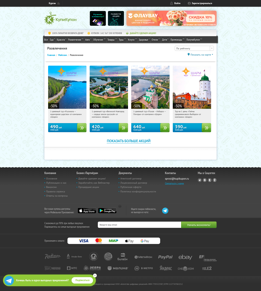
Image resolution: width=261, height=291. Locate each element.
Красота (61, 39)
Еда (52, 39)
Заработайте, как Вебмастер (94, 182)
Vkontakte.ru (205, 180)
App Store (87, 210)
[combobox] (194, 48)
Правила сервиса (55, 191)
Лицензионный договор (133, 182)
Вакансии (51, 187)
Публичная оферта (130, 187)
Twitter (210, 180)
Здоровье (144, 39)
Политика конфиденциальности (138, 191)
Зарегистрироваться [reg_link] (202, 3)
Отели (156, 39)
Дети (165, 39)
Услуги (132, 39)
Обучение (99, 39)
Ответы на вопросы (57, 195)
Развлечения (75, 39)
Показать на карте (201, 54)
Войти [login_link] (177, 3)
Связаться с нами (174, 183)
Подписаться (82, 280)
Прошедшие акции (88, 187)
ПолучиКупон (194, 39)
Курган (52, 3)
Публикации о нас (56, 182)
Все (46, 39)
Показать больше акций (129, 141)
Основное (51, 178)
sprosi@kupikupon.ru (177, 178)
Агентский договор (131, 178)
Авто (88, 39)
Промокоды (177, 39)
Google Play (107, 210)
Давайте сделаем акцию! (92, 178)
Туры (122, 39)
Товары (112, 39)
